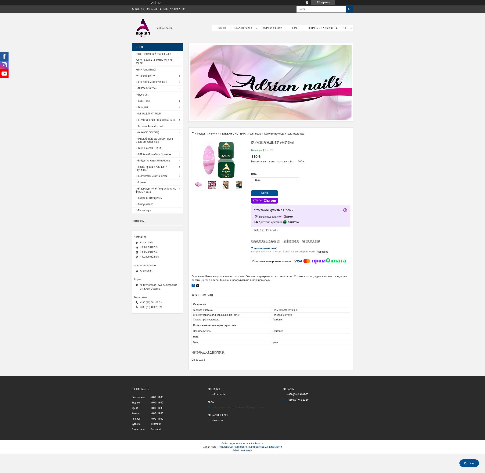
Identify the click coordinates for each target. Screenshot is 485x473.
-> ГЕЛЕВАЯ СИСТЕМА (146, 88)
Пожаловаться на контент (232, 447)
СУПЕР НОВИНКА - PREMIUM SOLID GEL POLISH (155, 62)
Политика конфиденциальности (264, 447)
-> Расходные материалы (149, 198)
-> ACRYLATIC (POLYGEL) (147, 132)
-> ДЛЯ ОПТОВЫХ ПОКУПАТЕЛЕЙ (151, 82)
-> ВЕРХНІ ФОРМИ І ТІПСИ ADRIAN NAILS (155, 120)
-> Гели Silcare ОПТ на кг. (149, 148)
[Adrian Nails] (143, 28)
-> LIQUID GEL (142, 94)
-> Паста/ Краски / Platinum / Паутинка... (151, 168)
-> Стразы (141, 182)
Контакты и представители (323, 28)
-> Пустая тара (143, 210)
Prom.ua (259, 443)
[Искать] (349, 9)
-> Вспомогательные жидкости (151, 176)
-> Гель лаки (142, 107)
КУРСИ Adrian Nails (146, 69)
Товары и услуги (243, 28)
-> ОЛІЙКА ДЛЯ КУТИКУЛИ (148, 113)
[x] (197, 285)
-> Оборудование (144, 204)
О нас (294, 28)
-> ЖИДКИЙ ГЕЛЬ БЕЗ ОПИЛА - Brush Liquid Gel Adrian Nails (154, 140)
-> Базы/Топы (143, 101)
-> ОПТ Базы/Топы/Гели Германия (153, 154)
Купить (264, 193)
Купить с (258, 200)
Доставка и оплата (272, 28)
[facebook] (193, 285)
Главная (221, 28)
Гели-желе (254, 133)
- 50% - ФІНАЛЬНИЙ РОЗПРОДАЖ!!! (153, 54)
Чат (472, 463)
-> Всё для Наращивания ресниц (153, 160)
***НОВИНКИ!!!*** (145, 76)
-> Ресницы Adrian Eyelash (149, 126)
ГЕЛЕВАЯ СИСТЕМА (233, 133)
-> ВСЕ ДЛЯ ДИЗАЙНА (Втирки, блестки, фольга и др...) (156, 190)
